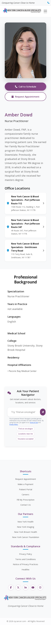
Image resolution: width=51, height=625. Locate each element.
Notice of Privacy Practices (25, 564)
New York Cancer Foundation (25, 537)
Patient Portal (25, 489)
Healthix (25, 569)
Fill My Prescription (25, 499)
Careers (25, 494)
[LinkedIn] (25, 587)
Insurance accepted (25, 439)
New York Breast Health (25, 532)
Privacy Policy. (13, 424)
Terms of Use (34, 422)
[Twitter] (18, 587)
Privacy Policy (25, 554)
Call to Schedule (27, 86)
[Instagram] (40, 587)
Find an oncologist (25, 429)
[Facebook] (11, 587)
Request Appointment (27, 96)
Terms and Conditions (25, 559)
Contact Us (25, 504)
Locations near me (25, 434)
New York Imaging (25, 526)
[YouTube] (33, 587)
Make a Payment (25, 484)
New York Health (25, 521)
